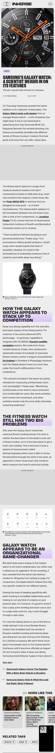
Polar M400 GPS (15, 201)
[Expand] (42, 727)
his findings (9, 360)
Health (7, 742)
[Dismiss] (51, 727)
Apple (14, 535)
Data (21, 742)
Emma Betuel (12, 96)
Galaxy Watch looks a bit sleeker (20, 113)
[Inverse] (22, 4)
